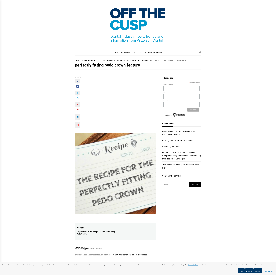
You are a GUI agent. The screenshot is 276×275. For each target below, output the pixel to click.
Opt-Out (249, 271)
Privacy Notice (193, 265)
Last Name (167, 101)
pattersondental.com (153, 52)
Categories (125, 52)
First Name (167, 93)
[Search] (200, 52)
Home (116, 52)
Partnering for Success (172, 146)
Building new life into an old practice (177, 140)
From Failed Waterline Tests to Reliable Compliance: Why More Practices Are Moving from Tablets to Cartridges (181, 155)
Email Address (168, 85)
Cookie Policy (268, 271)
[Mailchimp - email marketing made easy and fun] (175, 116)
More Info (258, 271)
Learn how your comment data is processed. (128, 255)
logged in (86, 249)
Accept (241, 271)
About (137, 52)
